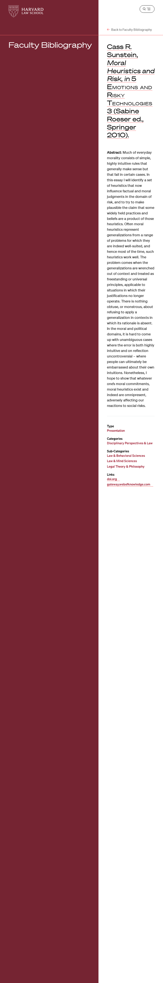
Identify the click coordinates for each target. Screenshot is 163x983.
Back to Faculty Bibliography (131, 29)
